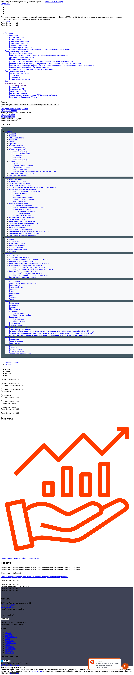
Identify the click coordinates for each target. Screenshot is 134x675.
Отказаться (14, 673)
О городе (8, 635)
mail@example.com (8, 607)
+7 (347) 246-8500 (8, 605)
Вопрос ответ (10, 649)
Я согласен (5, 673)
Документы (9, 641)
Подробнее (5, 4)
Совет (7, 639)
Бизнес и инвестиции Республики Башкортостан (20, 558)
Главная (8, 633)
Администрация (11, 637)
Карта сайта (9, 653)
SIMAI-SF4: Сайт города (54, 2)
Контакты (9, 651)
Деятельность (10, 643)
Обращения (9, 647)
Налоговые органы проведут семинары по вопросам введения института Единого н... (34, 577)
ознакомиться (37, 671)
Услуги (7, 645)
